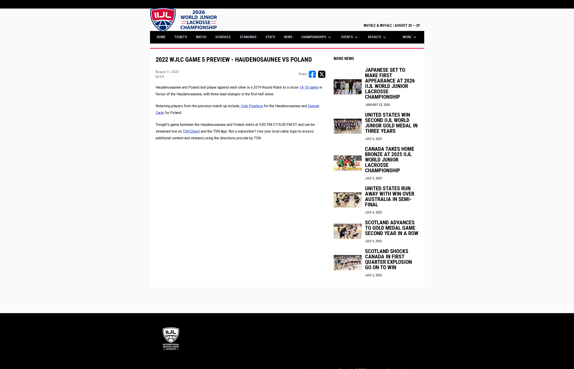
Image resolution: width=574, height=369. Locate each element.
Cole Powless (252, 106)
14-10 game (308, 87)
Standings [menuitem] (248, 37)
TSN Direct (191, 131)
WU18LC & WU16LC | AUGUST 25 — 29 (392, 25)
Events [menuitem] (350, 37)
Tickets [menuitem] (182, 37)
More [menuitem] (410, 37)
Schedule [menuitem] (223, 37)
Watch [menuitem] (201, 37)
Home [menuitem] (161, 37)
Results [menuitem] (377, 37)
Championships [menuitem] (316, 37)
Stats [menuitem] (270, 37)
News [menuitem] (288, 37)
